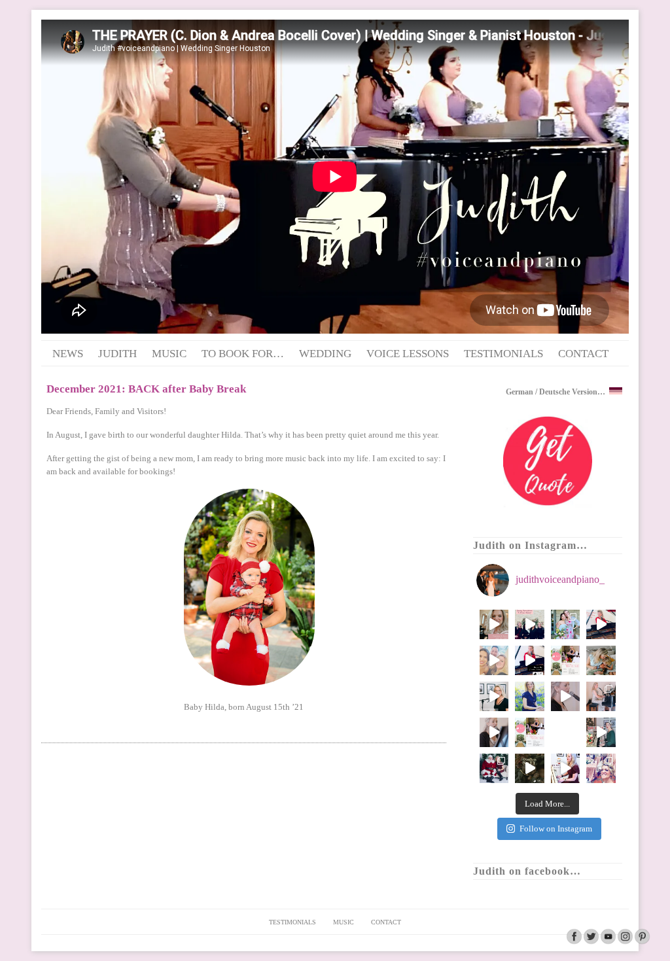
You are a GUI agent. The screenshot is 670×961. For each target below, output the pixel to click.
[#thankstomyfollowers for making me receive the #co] (565, 732)
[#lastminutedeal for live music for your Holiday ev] (529, 768)
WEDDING (325, 353)
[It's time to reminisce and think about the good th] (565, 768)
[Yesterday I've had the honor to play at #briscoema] (494, 660)
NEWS (67, 353)
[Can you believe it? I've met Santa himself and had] (494, 768)
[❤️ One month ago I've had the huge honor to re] (601, 624)
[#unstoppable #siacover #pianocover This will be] (494, 696)
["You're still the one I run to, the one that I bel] (494, 732)
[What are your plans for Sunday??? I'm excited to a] (529, 732)
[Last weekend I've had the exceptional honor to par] (529, 660)
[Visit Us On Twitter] (590, 942)
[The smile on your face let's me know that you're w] (601, 768)
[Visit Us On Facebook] (573, 942)
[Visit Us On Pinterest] (641, 942)
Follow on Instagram (556, 828)
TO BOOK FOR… (243, 353)
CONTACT (583, 353)
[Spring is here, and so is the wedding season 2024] (529, 696)
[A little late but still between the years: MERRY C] (601, 732)
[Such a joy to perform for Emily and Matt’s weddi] (565, 624)
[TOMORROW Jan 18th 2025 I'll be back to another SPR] (565, 660)
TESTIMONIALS (503, 353)
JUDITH (117, 353)
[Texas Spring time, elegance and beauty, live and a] (494, 624)
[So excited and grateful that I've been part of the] (529, 624)
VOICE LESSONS (407, 353)
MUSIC (169, 353)
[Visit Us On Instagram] (624, 942)
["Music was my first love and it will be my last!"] (601, 696)
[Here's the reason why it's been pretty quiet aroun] (601, 660)
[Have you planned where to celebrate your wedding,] (565, 696)
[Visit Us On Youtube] (607, 942)
